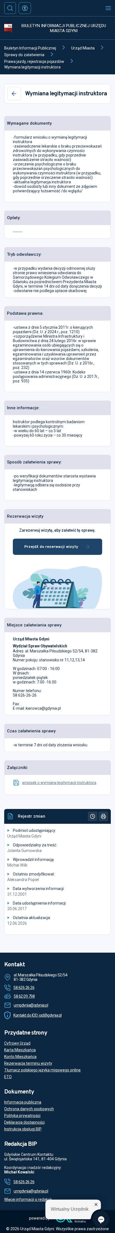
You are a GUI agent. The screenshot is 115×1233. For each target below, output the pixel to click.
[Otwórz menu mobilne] (108, 8)
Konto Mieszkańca (20, 1056)
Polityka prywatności (22, 1115)
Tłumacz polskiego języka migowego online (42, 1070)
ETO (8, 1077)
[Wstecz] (14, 93)
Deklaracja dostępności (24, 1122)
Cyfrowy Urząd (17, 1043)
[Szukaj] (10, 8)
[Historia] (92, 816)
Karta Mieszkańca (20, 1050)
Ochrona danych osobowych (29, 1109)
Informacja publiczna (22, 1102)
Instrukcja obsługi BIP (23, 1129)
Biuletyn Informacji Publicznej (30, 48)
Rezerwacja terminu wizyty (28, 1063)
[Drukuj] (103, 816)
